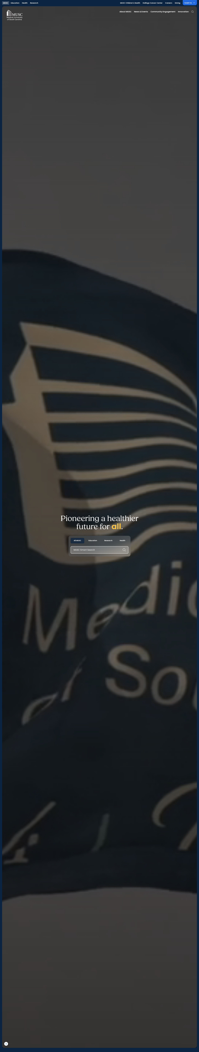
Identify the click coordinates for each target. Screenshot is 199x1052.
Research (34, 3)
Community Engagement (163, 11)
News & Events (141, 11)
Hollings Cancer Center (153, 3)
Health (24, 3)
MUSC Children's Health (130, 3)
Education (15, 3)
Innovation (183, 11)
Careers (168, 3)
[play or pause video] (6, 1044)
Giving (177, 3)
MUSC (5, 3)
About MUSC (125, 11)
